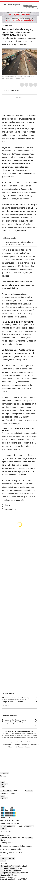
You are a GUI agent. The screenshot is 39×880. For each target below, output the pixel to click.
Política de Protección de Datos (24, 742)
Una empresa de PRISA (19, 754)
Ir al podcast (20, 826)
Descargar (4, 877)
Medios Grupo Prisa (19, 759)
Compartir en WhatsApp (10, 873)
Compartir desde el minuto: (12, 879)
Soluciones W (11, 747)
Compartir (29, 826)
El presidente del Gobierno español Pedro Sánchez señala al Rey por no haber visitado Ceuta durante (15, 722)
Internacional (7, 25)
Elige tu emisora (29, 7)
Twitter (26, 85)
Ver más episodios (8, 826)
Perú (3, 507)
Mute (2, 782)
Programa (16, 5)
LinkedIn (31, 85)
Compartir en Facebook (10, 866)
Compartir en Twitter (8, 868)
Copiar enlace (6, 875)
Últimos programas (19, 791)
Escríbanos (28, 747)
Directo (29, 791)
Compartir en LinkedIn (9, 870)
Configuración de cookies (20, 744)
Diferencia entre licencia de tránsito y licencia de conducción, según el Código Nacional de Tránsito (15, 700)
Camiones (6, 505)
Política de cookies (6, 744)
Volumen (4, 784)
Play (2, 786)
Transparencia (33, 744)
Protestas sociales (9, 509)
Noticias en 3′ (6, 791)
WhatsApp (35, 85)
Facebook (22, 85)
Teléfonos (20, 747)
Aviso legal (10, 742)
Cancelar (11, 858)
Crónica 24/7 (5, 818)
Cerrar (3, 840)
